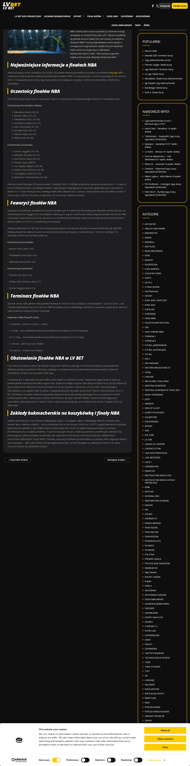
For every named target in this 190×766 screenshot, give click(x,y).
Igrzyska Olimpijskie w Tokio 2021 (162, 390)
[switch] (85, 760)
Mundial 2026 (152, 496)
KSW (147, 430)
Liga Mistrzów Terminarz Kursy (159, 69)
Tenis (138, 25)
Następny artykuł (117, 459)
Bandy (148, 237)
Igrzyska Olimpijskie (155, 385)
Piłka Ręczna (151, 532)
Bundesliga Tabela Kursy (156, 87)
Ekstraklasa (151, 291)
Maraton (150, 470)
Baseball (150, 242)
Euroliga (149, 309)
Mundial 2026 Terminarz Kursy (159, 55)
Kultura (149, 435)
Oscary (148, 514)
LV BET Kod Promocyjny (28, 16)
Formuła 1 (150, 336)
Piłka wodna (151, 536)
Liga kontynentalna (156, 453)
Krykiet (149, 426)
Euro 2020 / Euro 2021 (156, 300)
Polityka (149, 554)
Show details (154, 760)
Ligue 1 (148, 462)
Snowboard (151, 612)
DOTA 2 (148, 282)
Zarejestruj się (179, 5)
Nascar (148, 505)
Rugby (148, 581)
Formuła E (150, 340)
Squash (149, 621)
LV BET (8, 7)
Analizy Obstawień (155, 228)
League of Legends (155, 444)
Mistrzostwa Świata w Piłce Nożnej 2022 (160, 481)
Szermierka (151, 648)
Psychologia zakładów (157, 563)
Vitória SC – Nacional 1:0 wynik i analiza (163, 164)
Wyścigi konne (152, 707)
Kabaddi (149, 403)
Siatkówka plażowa (155, 594)
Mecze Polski (151, 50)
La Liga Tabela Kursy (154, 74)
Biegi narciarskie (154, 251)
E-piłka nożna (152, 287)
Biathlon (150, 246)
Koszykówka (143, 16)
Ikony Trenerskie (154, 394)
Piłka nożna (94, 16)
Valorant (150, 684)
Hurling (149, 376)
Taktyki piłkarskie (154, 653)
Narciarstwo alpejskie (157, 500)
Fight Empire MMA (154, 331)
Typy (147, 671)
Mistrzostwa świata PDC (158, 475)
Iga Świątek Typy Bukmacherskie (160, 83)
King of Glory (152, 408)
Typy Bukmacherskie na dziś (158, 60)
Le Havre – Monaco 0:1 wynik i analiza (162, 151)
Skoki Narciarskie (121, 25)
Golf (147, 358)
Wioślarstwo (152, 689)
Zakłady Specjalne (154, 716)
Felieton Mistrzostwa (157, 322)
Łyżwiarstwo (152, 466)
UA (146, 675)
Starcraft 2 (151, 626)
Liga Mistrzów (152, 457)
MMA (147, 487)
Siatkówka (127, 16)
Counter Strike (153, 273)
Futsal (148, 354)
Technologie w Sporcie (157, 657)
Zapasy (148, 720)
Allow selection (165, 739)
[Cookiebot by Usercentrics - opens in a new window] (19, 760)
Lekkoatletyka (153, 448)
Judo (147, 399)
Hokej (148, 372)
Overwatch (151, 518)
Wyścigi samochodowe (157, 711)
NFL (147, 509)
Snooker (149, 608)
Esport (77, 16)
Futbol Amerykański (156, 345)
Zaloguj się (165, 5)
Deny (165, 747)
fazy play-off (115, 72)
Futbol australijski (155, 349)
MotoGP (149, 491)
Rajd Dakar (150, 572)
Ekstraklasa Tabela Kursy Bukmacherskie (163, 78)
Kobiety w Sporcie (154, 412)
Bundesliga (151, 264)
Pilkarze (149, 545)
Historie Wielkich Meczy (157, 367)
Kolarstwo (151, 417)
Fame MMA (150, 318)
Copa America (152, 269)
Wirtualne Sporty (154, 693)
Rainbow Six (151, 568)
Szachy (148, 644)
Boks (147, 255)
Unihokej (149, 680)
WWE (147, 702)
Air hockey (150, 224)
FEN (147, 327)
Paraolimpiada (153, 523)
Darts (148, 277)
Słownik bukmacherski (57, 16)
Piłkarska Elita (153, 540)
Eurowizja (150, 313)
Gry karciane (152, 363)
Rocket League (152, 576)
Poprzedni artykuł (18, 459)
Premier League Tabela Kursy (158, 64)
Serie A (148, 585)
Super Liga (150, 630)
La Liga (148, 439)
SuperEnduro (152, 635)
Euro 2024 (112, 16)
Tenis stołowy (152, 666)
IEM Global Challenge (156, 381)
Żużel (147, 25)
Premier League (153, 558)
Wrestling (150, 698)
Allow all (165, 730)
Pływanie (149, 550)
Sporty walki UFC (154, 617)
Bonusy (149, 260)
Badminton (151, 233)
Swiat (148, 639)
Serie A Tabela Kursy (154, 92)
